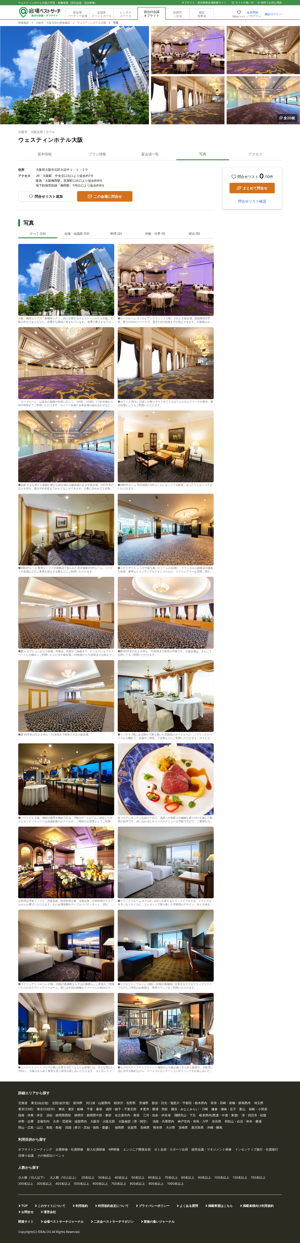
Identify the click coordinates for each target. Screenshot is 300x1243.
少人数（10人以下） (32, 1177)
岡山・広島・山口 (30, 1127)
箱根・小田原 (258, 1109)
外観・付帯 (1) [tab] (155, 233)
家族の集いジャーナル (159, 1221)
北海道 (22, 1103)
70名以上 (171, 1177)
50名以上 (138, 1177)
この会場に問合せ (108, 196)
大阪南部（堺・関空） (133, 1121)
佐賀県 (132, 1127)
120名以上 (240, 1177)
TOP (24, 1205)
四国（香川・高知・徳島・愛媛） (88, 1127)
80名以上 (187, 1177)
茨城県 (143, 1103)
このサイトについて (51, 1205)
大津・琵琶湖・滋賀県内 (70, 1121)
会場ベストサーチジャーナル (64, 1221)
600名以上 (100, 1183)
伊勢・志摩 (26, 1121)
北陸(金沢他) (61, 1103)
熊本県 (157, 1127)
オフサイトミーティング (35, 1149)
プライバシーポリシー (154, 1205)
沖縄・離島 (214, 1127)
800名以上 (137, 1183)
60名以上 (154, 1177)
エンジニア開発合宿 (137, 1149)
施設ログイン (273, 14)
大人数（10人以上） (64, 1177)
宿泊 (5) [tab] (194, 233)
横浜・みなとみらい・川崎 (189, 1109)
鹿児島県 (197, 1127)
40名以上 (121, 1177)
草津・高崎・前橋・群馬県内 (231, 1103)
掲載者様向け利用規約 (258, 1205)
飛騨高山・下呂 (185, 1115)
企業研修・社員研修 (69, 1149)
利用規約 (82, 1205)
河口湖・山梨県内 (98, 1103)
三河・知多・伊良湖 (157, 1115)
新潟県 (77, 1103)
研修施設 (23, 22)
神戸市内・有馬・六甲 (193, 1121)
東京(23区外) (46, 1109)
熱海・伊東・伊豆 (30, 1115)
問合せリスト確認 (252, 201)
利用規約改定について (113, 1205)
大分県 (170, 1127)
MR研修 (114, 1149)
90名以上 (204, 1177)
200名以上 (25, 1183)
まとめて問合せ (255, 188)
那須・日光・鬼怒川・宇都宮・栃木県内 (179, 1103)
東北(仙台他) (40, 1103)
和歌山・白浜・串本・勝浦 (243, 1121)
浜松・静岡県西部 (58, 1115)
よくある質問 (189, 1205)
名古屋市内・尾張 (127, 1115)
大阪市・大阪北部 (102, 1121)
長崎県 (145, 1127)
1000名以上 (175, 1183)
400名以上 (62, 1183)
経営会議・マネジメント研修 (211, 1149)
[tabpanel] (116, 656)
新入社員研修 (96, 1149)
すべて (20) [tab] (38, 233)
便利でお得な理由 (271, 2)
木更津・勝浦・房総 (154, 1109)
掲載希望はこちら (220, 1205)
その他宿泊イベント (51, 1155)
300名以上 (44, 1183)
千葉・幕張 (94, 1109)
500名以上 (81, 1183)
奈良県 (216, 1121)
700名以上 (118, 1183)
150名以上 (258, 1177)
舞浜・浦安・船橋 (71, 1109)
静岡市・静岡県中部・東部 (92, 1115)
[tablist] (116, 234)
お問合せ (27, 1212)
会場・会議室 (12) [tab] (76, 233)
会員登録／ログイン (254, 14)
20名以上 (87, 1177)
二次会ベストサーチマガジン (114, 1221)
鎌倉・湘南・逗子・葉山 (228, 1109)
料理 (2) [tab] (116, 233)
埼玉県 (258, 1103)
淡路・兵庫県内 (163, 1121)
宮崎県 (183, 1127)
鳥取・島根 (54, 1127)
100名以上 (222, 1177)
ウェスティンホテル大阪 (91, 22)
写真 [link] (115, 22)
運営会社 (50, 1212)
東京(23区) (25, 1109)
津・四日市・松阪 (254, 1115)
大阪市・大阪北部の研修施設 (53, 22)
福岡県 (119, 1127)
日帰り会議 (26, 1155)
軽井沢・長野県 (125, 1103)
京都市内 (43, 1121)
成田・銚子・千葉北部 (121, 1109)
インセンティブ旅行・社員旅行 (256, 1149)
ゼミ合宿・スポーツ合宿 (171, 1149)
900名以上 (156, 1183)
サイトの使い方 (244, 2)
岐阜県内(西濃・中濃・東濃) (218, 1115)
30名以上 (104, 1177)
